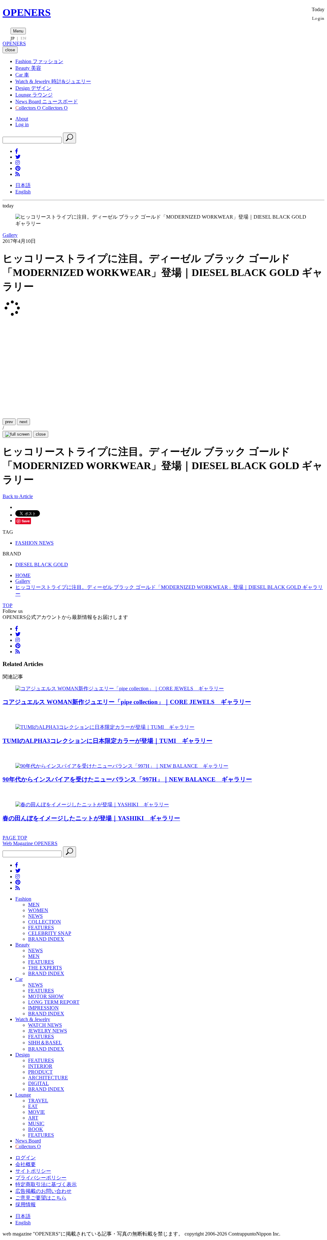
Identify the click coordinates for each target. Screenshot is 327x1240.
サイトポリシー (33, 1171)
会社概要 (25, 1164)
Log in (22, 124)
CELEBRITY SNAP (49, 933)
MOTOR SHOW (46, 996)
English (23, 191)
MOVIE (36, 1112)
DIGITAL (38, 1083)
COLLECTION (44, 922)
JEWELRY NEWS (47, 1030)
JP (13, 38)
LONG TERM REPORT (54, 1002)
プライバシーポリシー (40, 1177)
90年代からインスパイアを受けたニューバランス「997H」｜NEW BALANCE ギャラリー (127, 779)
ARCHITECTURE (48, 1077)
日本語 (23, 185)
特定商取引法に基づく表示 (46, 1184)
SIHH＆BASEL (45, 1042)
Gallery (10, 235)
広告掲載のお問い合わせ (43, 1191)
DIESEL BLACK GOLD (41, 564)
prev (9, 421)
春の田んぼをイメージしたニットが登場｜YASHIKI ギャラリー (91, 818)
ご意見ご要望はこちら (40, 1197)
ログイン (25, 1157)
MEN (34, 904)
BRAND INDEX (46, 939)
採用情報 (25, 1204)
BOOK (35, 1129)
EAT (33, 1106)
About (21, 118)
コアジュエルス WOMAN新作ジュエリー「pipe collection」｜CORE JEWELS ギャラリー (127, 702)
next (23, 421)
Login (318, 18)
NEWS (35, 916)
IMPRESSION (43, 1008)
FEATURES (41, 927)
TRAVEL (38, 1100)
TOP (7, 605)
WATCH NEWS (45, 1025)
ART (33, 1117)
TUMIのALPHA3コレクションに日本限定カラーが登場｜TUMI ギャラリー (107, 740)
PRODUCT (40, 1072)
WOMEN (38, 910)
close (41, 434)
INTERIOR (40, 1066)
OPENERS (27, 12)
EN (23, 38)
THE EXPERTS (45, 967)
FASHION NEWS (34, 543)
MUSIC (36, 1123)
